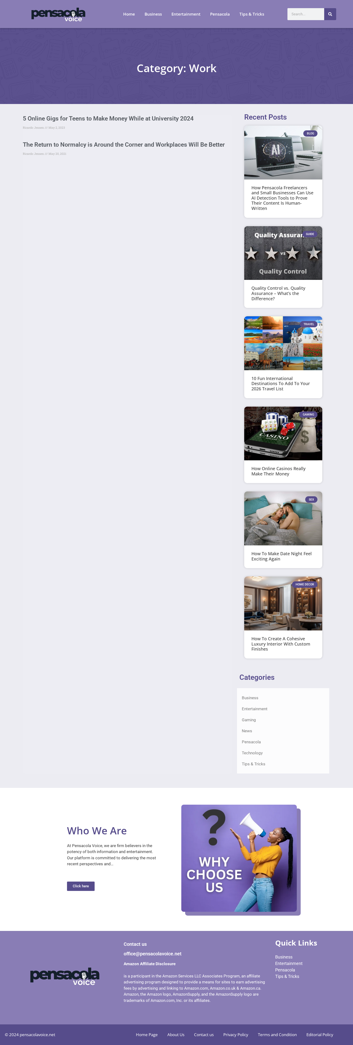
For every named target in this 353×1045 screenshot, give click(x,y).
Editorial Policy (319, 1034)
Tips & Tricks (251, 14)
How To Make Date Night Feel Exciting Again (281, 556)
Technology (252, 753)
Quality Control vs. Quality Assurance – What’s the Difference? (278, 293)
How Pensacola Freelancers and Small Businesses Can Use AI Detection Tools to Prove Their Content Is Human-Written (282, 198)
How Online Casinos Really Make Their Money (278, 471)
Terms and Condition (277, 1034)
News (247, 730)
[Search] (330, 14)
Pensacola (220, 14)
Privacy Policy (235, 1034)
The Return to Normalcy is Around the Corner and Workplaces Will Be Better (124, 144)
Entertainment (186, 14)
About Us (175, 1034)
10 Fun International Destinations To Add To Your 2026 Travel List (280, 383)
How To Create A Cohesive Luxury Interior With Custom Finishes (280, 644)
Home (129, 14)
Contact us (204, 1034)
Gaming (249, 719)
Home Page (147, 1034)
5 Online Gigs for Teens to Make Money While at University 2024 (108, 118)
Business (153, 14)
